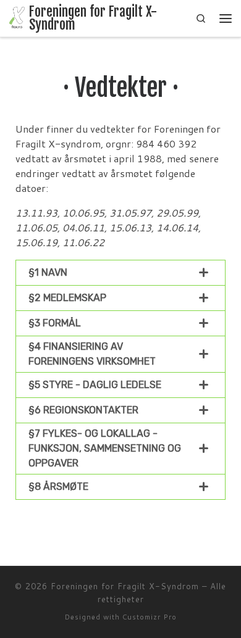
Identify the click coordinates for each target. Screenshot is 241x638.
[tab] (120, 272)
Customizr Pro (149, 617)
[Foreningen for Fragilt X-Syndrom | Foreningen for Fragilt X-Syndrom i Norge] (17, 17)
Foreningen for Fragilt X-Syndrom (125, 586)
